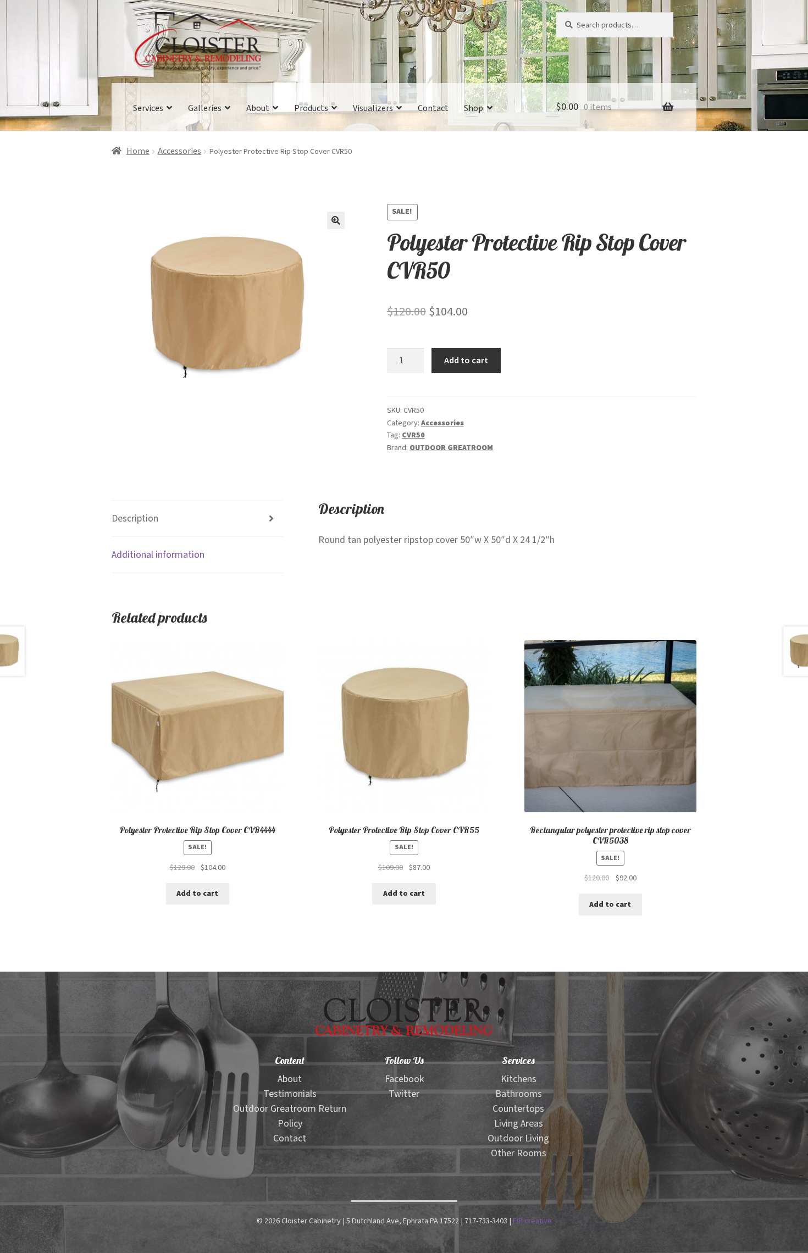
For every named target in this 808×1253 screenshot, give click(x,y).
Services (148, 108)
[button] (336, 220)
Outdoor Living (518, 1138)
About (257, 108)
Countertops (518, 1108)
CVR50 (413, 435)
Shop (473, 108)
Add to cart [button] (197, 894)
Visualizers (373, 108)
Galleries (205, 108)
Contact (433, 108)
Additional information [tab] (158, 554)
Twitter (404, 1094)
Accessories (179, 151)
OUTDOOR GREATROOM (451, 448)
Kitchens (518, 1079)
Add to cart (466, 359)
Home (138, 151)
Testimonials (290, 1094)
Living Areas (518, 1123)
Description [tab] (135, 518)
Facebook (404, 1079)
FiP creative (532, 1221)
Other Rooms (518, 1153)
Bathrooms (518, 1094)
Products (311, 108)
